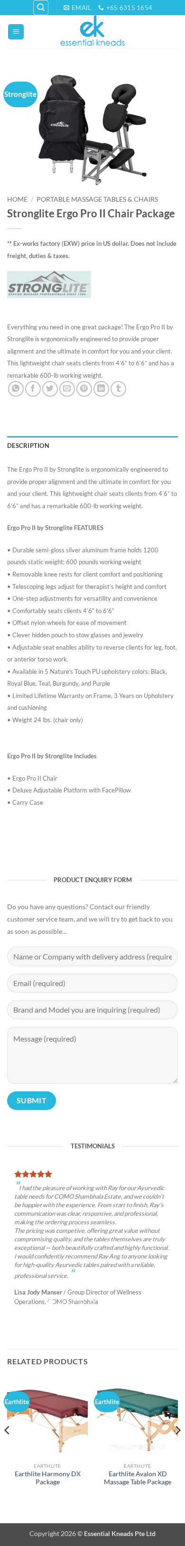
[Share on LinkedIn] (101, 389)
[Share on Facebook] (33, 389)
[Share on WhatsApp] (16, 389)
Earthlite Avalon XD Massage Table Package (137, 1468)
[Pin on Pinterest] (84, 389)
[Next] (177, 1439)
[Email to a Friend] (67, 389)
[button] (40, 7)
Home (17, 199)
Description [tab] (28, 445)
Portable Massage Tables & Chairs (97, 199)
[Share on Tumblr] (118, 389)
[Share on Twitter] (50, 389)
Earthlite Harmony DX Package (48, 1468)
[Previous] (7, 1439)
